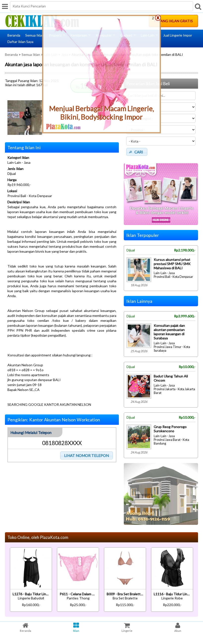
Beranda (13, 35)
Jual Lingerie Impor (177, 35)
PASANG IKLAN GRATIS (173, 21)
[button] (86, 455)
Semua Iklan (34, 35)
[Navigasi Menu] (5, 6)
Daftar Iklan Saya (20, 42)
